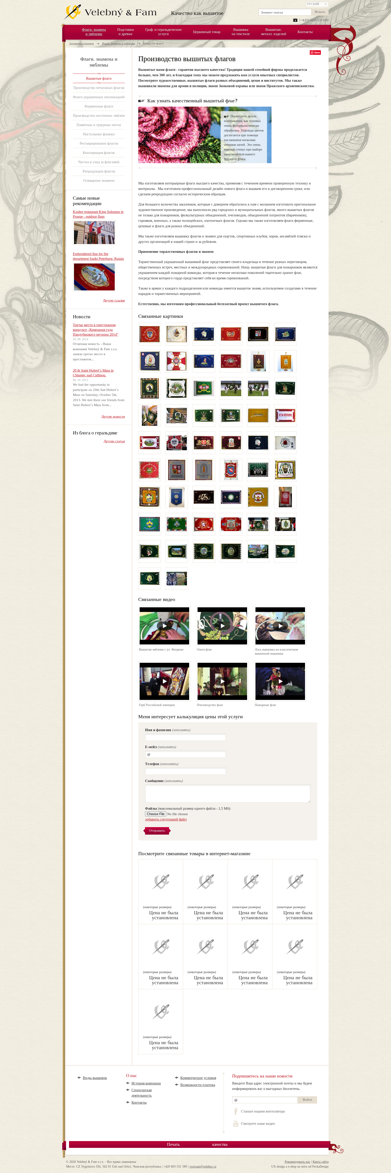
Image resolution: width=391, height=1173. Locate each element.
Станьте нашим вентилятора (263, 1111)
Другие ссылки (114, 300)
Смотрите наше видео (258, 1124)
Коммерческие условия (198, 1078)
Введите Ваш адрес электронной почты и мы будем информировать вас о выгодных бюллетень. (272, 1086)
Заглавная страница (81, 43)
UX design (278, 1166)
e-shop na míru (297, 1166)
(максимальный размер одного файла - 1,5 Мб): (188, 808)
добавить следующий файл (166, 819)
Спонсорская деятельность (141, 1092)
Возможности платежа (197, 1085)
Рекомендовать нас (297, 1161)
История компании (146, 1083)
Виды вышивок (95, 1078)
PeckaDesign (320, 1166)
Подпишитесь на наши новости (262, 1075)
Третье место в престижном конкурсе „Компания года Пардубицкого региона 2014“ (95, 330)
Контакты (139, 1102)
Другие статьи (114, 441)
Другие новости (113, 416)
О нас (131, 1076)
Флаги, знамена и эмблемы (118, 43)
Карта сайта (321, 1161)
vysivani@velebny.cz (202, 1166)
